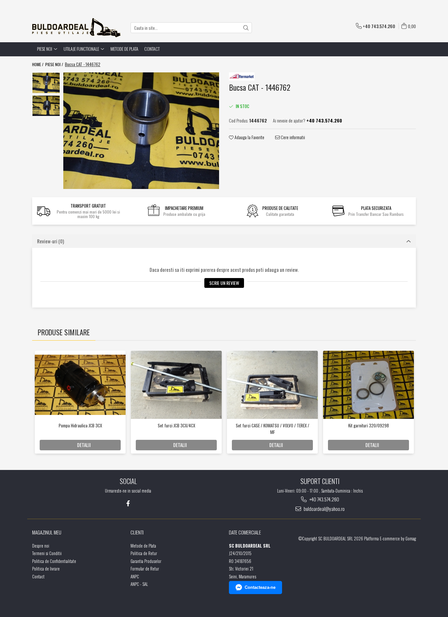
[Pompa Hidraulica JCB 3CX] (80, 385)
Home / (38, 64)
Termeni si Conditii (47, 553)
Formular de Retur (145, 569)
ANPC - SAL (139, 584)
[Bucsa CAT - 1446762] (141, 130)
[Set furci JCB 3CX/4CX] (176, 385)
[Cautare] (246, 27)
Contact (152, 48)
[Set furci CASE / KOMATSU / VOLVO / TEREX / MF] (272, 385)
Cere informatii (292, 137)
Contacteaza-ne (260, 587)
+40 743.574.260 (323, 499)
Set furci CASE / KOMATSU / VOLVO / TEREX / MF (272, 428)
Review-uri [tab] (50, 241)
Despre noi (40, 546)
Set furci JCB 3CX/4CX (176, 425)
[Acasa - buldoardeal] (76, 27)
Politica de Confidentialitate (54, 561)
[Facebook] (128, 503)
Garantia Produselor (146, 561)
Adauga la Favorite (249, 137)
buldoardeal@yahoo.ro (324, 508)
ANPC (135, 576)
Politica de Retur (144, 553)
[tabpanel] (141, 130)
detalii (84, 444)
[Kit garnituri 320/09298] (368, 385)
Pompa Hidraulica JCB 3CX (80, 425)
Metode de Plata (124, 48)
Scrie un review (224, 282)
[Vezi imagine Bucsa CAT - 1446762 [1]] (46, 106)
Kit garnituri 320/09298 (368, 425)
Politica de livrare (46, 569)
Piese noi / (54, 64)
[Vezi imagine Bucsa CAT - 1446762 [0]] (46, 83)
